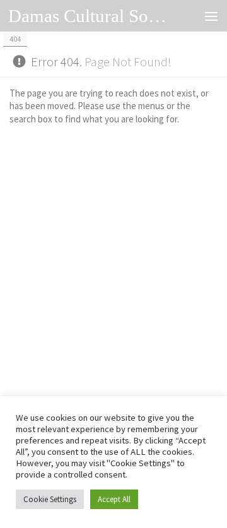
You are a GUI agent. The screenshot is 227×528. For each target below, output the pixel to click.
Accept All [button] (114, 499)
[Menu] (211, 16)
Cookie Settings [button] (49, 499)
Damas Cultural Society (90, 16)
